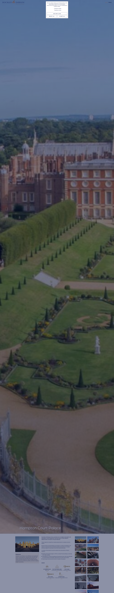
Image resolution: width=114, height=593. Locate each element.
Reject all (52, 16)
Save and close (57, 13)
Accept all (62, 16)
